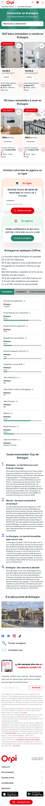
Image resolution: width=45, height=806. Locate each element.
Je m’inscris (36, 688)
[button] (23, 767)
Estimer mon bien (24, 211)
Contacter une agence (22, 238)
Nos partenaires (8, 772)
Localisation (10, 200)
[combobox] (6, 204)
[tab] (7, 292)
